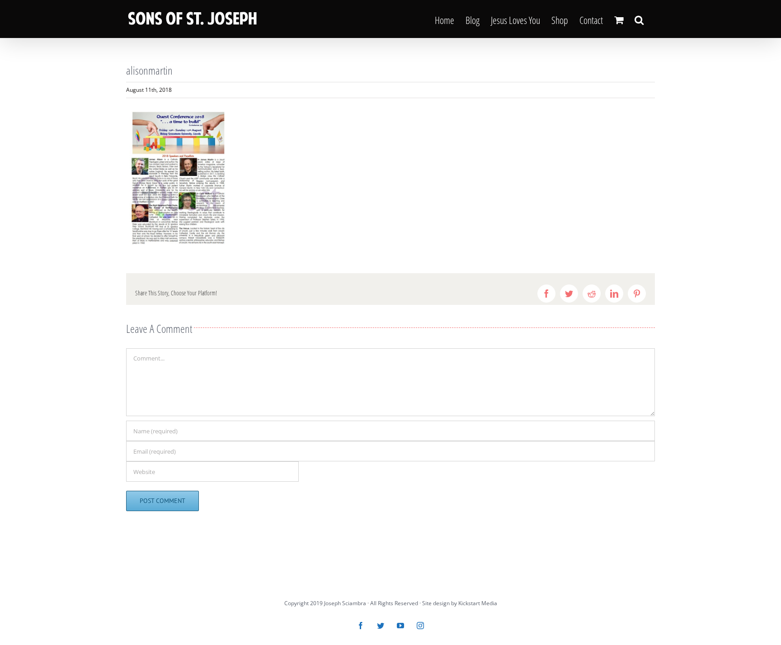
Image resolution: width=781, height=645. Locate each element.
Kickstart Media (477, 603)
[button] (639, 19)
